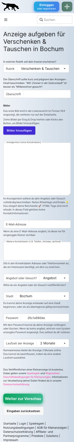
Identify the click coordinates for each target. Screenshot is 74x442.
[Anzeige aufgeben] (67, 6)
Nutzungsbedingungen (18, 427)
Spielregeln (33, 373)
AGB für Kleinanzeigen (52, 427)
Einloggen (46, 6)
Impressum (10, 440)
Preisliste (37, 435)
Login (22, 423)
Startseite (9, 423)
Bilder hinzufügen (19, 130)
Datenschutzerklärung (16, 384)
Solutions (52, 435)
